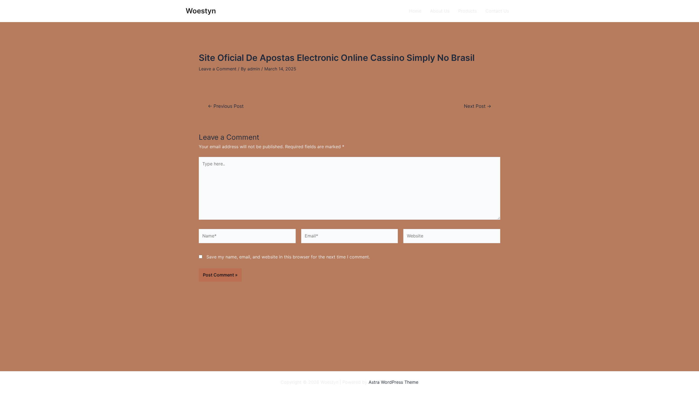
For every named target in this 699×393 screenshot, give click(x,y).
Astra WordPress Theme (393, 382)
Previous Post (226, 106)
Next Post (477, 106)
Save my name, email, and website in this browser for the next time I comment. (288, 257)
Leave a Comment (217, 69)
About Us (439, 11)
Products (467, 11)
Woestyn (201, 11)
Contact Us (497, 11)
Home (415, 11)
